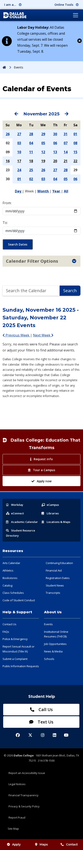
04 (31, 143)
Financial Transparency (24, 795)
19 (43, 161)
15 (75, 152)
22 (75, 161)
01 (75, 134)
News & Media (53, 651)
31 (65, 134)
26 (8, 134)
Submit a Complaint (15, 659)
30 (55, 134)
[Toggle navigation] (75, 15)
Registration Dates (58, 578)
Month (43, 191)
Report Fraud (17, 817)
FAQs (6, 632)
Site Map (13, 829)
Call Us (45, 709)
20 (55, 161)
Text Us (45, 722)
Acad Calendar (24, 522)
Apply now (44, 481)
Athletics (8, 570)
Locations (58, 522)
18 (31, 161)
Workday (17, 505)
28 (31, 134)
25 (31, 170)
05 (43, 143)
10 (19, 152)
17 (19, 161)
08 (75, 143)
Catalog (7, 585)
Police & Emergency (15, 639)
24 (19, 170)
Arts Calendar (11, 563)
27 (19, 134)
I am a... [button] (10, 5)
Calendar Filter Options (32, 261)
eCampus (53, 505)
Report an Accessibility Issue (27, 773)
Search (70, 290)
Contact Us (9, 624)
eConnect (17, 513)
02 (31, 179)
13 (55, 152)
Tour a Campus (44, 470)
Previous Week (17, 335)
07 (65, 143)
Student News (55, 585)
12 (43, 152)
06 (55, 143)
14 (65, 152)
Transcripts (53, 593)
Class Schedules (13, 593)
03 (19, 143)
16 (8, 161)
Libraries (53, 513)
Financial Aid (54, 570)
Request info (43, 459)
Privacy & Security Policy (24, 806)
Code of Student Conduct (19, 600)
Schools (49, 659)
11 (31, 152)
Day (18, 191)
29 (43, 134)
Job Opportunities (55, 644)
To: (5, 222)
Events (48, 624)
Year (56, 191)
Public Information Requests (21, 666)
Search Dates (17, 244)
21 (65, 161)
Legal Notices (17, 784)
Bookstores (10, 578)
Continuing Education (59, 563)
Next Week (42, 335)
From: (7, 203)
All (66, 191)
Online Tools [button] (64, 5)
